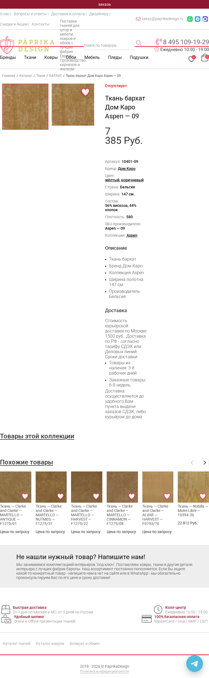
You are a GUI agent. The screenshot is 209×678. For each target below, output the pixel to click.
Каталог (25, 76)
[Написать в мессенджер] (194, 663)
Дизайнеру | (99, 14)
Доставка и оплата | (69, 14)
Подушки (139, 57)
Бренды (8, 57)
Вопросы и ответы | (31, 14)
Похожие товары (26, 462)
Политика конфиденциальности (104, 671)
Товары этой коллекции (37, 436)
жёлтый (112, 180)
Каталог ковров (50, 643)
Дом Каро (127, 168)
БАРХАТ (55, 76)
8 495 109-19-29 (186, 42)
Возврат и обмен (85, 643)
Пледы (115, 57)
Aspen (132, 235)
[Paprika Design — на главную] (27, 45)
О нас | (5, 14)
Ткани (40, 76)
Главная (8, 76)
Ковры (51, 57)
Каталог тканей (16, 643)
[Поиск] (139, 43)
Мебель (92, 57)
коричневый (132, 180)
